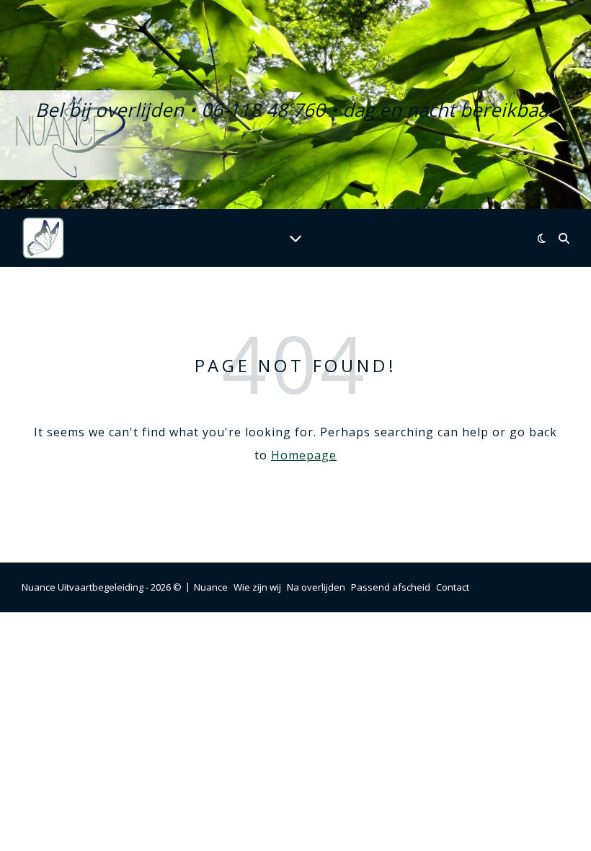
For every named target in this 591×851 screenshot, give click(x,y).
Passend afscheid (390, 587)
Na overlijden (316, 587)
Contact (452, 587)
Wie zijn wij (257, 587)
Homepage (304, 455)
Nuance (211, 587)
